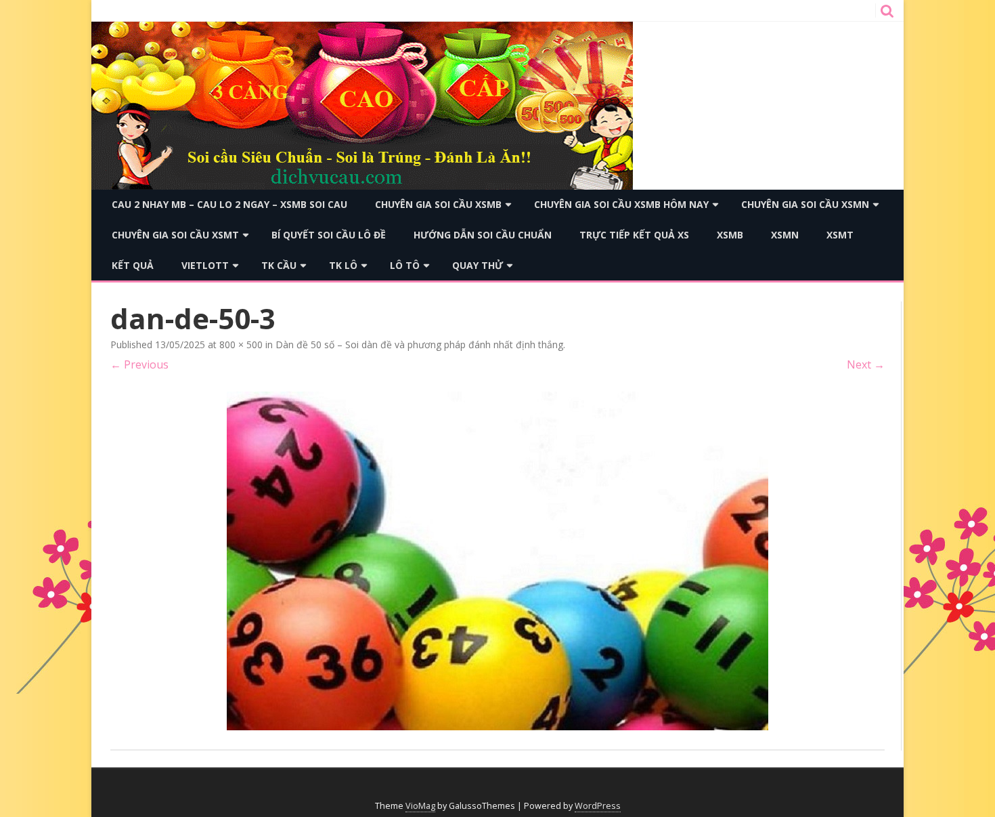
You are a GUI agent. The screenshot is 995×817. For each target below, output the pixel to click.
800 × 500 (241, 344)
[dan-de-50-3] (497, 561)
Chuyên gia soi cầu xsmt (175, 234)
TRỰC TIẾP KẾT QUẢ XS (634, 234)
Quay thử (477, 265)
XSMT (840, 234)
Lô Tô (405, 265)
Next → (866, 364)
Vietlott (205, 265)
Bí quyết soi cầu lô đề (328, 234)
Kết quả (133, 265)
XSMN (785, 234)
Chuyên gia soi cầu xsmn (805, 204)
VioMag (420, 806)
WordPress (598, 806)
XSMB (730, 234)
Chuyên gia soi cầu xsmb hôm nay (621, 204)
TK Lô (343, 265)
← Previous (139, 364)
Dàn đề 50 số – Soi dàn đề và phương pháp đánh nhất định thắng (419, 344)
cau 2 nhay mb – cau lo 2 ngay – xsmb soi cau (229, 204)
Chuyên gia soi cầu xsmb (438, 204)
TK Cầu (278, 265)
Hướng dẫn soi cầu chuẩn (483, 234)
